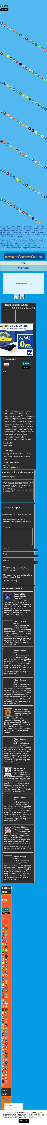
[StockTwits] (33, 189)
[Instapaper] (20, 122)
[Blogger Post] (29, 70)
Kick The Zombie (20, 709)
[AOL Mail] (11, 58)
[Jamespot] (23, 124)
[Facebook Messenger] (33, 101)
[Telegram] (42, 195)
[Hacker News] (14, 119)
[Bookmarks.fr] (36, 74)
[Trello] (29, 401)
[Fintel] (39, 105)
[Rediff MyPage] (8, 173)
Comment (6, 527)
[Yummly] (45, 50)
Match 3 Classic (20, 827)
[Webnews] (23, 212)
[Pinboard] (33, 160)
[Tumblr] (26, 38)
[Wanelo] (20, 210)
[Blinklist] (26, 68)
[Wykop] (29, 216)
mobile (6, 459)
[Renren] (14, 177)
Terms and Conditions (24, 575)
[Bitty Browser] (23, 66)
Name (5, 548)
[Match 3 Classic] (8, 830)
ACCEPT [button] (23, 1121)
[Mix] (11, 146)
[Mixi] (14, 148)
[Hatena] (17, 120)
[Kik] (29, 128)
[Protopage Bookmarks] (45, 167)
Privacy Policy (14, 577)
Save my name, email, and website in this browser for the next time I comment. (16, 569)
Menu (23, 263)
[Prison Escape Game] (9, 315)
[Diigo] (17, 91)
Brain (5, 456)
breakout (17, 456)
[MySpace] (17, 150)
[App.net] (14, 60)
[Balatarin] (17, 62)
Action (27, 454)
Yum (1, 13)
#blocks (16, 454)
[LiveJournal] (42, 136)
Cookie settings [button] (35, 1117)
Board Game (7, 465)
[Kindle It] (33, 130)
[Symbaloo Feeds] (39, 193)
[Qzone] (4, 171)
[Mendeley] (29, 392)
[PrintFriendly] (42, 165)
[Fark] (36, 103)
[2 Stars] (14, 308)
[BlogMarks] (33, 72)
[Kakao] (26, 126)
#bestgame (8, 454)
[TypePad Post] (11, 204)
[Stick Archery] (8, 771)
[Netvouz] (20, 152)
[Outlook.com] (26, 156)
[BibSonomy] (20, 64)
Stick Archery (19, 768)
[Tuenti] (4, 200)
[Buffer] (14, 379)
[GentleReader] (14, 388)
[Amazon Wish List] (8, 56)
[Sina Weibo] (17, 179)
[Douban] (20, 93)
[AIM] (4, 54)
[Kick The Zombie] (8, 712)
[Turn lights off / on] (22, 296)
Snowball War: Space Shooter (20, 595)
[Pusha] (14, 398)
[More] (39, 222)
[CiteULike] (29, 382)
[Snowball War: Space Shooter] (8, 597)
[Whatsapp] (39, 46)
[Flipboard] (42, 107)
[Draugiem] (23, 95)
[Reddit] (4, 25)
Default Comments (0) (9, 514)
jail (22, 456)
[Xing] (36, 44)
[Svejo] (36, 191)
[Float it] (23, 37)
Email (5, 554)
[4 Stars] (19, 308)
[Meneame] (4, 142)
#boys (22, 454)
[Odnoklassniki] (23, 154)
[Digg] (20, 35)
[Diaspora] (14, 89)
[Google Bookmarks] (4, 113)
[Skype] (23, 183)
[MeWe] (8, 144)
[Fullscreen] (16, 296)
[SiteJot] (20, 181)
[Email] (17, 33)
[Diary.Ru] (11, 87)
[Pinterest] (33, 42)
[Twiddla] (8, 202)
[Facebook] (1, 23)
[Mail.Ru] (45, 138)
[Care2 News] (45, 79)
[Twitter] (8, 27)
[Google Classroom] (8, 115)
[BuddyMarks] (42, 78)
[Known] (36, 132)
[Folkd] (45, 109)
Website (6, 560)
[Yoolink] (36, 220)
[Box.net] (39, 76)
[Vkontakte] (29, 40)
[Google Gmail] (11, 117)
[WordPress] (26, 214)
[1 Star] (12, 308)
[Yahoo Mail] (33, 218)
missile (27, 456)
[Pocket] (39, 163)
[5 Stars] (21, 308)
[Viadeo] (14, 206)
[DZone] (26, 97)
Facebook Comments (24, 514)
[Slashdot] (26, 185)
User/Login (23, 268)
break (10, 456)
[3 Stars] (17, 308)
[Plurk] (36, 161)
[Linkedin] (11, 29)
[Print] (14, 31)
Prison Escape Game (16, 304)
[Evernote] (29, 99)
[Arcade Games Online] (24, 257)
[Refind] (11, 175)
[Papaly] (29, 158)
